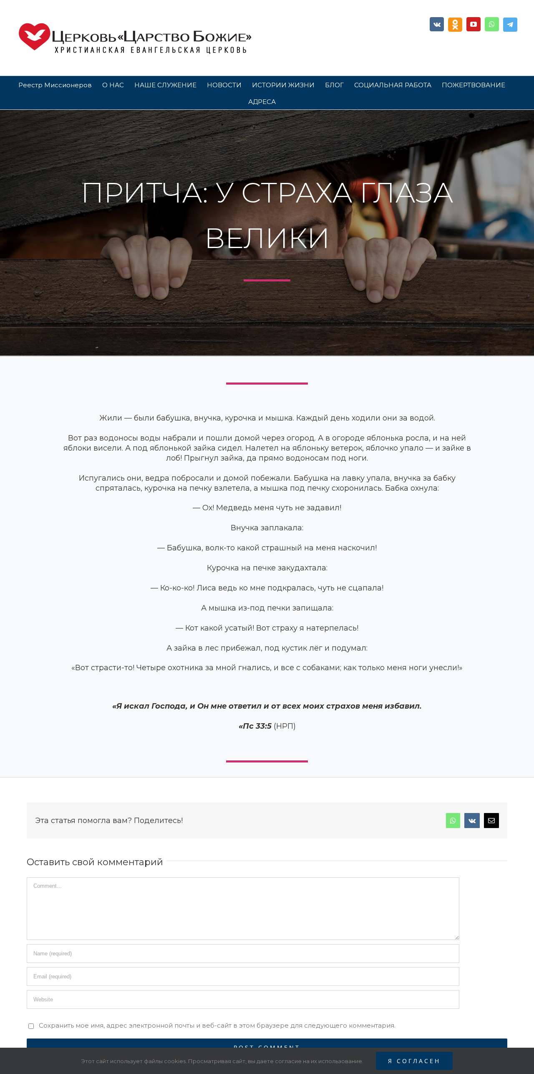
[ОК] (455, 25)
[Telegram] (510, 25)
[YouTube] (473, 24)
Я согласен (414, 1061)
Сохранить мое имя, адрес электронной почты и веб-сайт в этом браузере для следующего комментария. (217, 1025)
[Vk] (437, 24)
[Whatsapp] (492, 24)
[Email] (491, 820)
